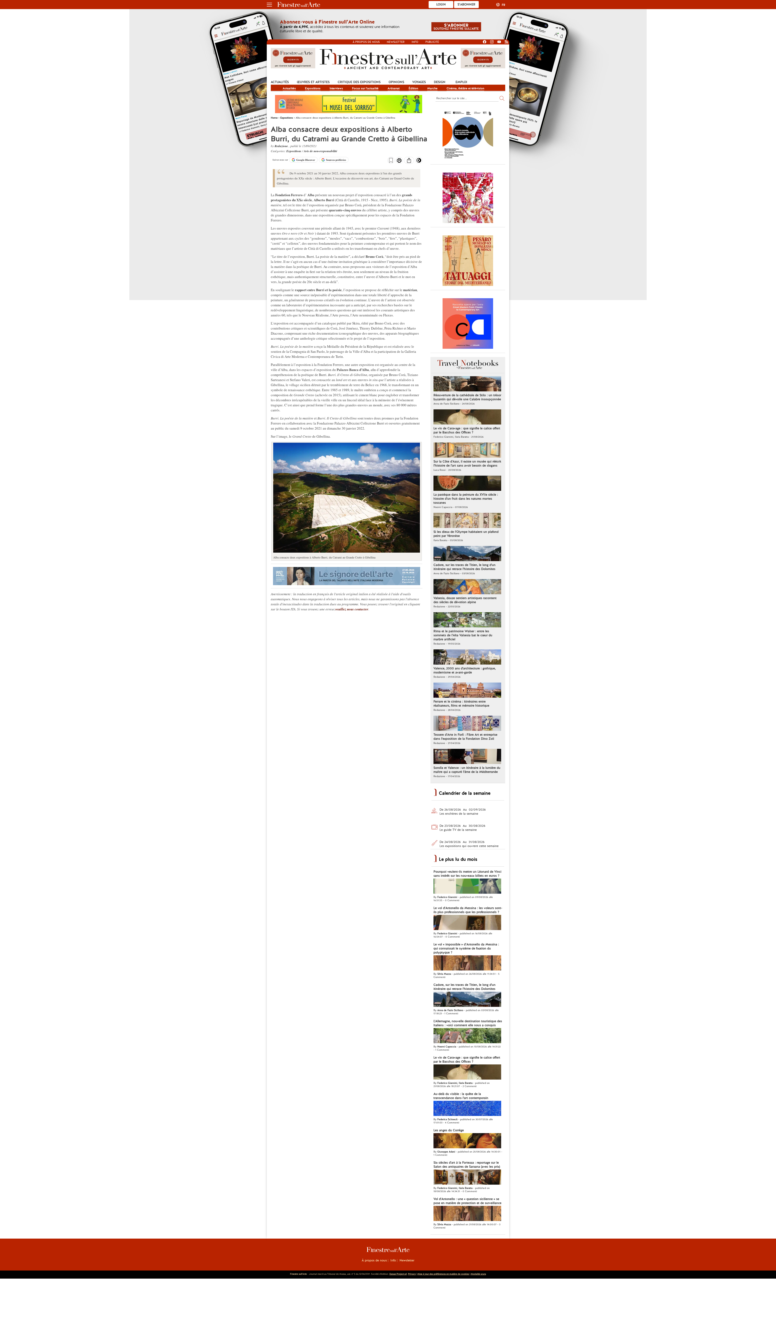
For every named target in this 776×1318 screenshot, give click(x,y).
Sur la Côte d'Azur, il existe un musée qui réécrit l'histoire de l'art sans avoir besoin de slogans (467, 463)
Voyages (419, 82)
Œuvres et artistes (313, 82)
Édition (413, 88)
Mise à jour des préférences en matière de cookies (443, 1274)
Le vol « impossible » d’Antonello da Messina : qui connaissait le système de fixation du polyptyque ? (466, 948)
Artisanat (394, 88)
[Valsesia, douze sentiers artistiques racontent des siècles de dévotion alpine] (467, 587)
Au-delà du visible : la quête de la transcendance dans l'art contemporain (460, 1096)
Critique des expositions (359, 82)
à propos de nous (366, 42)
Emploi (461, 82)
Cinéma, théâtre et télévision (465, 88)
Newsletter (396, 42)
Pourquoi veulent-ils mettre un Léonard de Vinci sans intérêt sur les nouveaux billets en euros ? (467, 874)
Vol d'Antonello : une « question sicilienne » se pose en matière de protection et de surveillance (467, 1201)
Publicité (432, 42)
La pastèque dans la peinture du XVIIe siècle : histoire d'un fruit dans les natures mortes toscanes (465, 499)
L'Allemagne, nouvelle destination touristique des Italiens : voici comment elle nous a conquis (467, 1023)
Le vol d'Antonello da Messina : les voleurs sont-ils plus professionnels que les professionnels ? (467, 910)
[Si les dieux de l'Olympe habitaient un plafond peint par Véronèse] (467, 521)
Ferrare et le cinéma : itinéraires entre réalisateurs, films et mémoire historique (461, 704)
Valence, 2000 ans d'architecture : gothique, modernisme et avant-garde (464, 670)
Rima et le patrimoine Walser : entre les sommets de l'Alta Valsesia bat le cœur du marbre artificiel (462, 635)
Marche (432, 88)
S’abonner (466, 4)
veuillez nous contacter (351, 609)
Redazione (282, 146)
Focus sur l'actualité (365, 88)
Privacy (412, 1274)
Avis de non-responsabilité (320, 151)
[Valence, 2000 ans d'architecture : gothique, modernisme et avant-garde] (467, 657)
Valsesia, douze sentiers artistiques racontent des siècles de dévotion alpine (465, 600)
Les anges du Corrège (448, 1130)
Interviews (336, 88)
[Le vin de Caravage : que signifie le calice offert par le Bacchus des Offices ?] (467, 417)
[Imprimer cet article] (399, 161)
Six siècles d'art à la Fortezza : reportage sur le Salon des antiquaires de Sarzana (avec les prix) (466, 1165)
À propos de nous (374, 1260)
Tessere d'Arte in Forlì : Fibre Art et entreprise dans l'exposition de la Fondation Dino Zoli (465, 737)
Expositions (313, 88)
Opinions (396, 82)
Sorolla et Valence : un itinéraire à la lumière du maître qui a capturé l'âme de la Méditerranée (466, 770)
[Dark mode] (418, 161)
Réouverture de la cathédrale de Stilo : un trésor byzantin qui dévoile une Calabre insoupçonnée (467, 397)
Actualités (280, 82)
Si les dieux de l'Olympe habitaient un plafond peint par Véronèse (466, 534)
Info (415, 42)
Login (441, 4)
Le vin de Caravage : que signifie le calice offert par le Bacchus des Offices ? (466, 430)
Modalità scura (478, 1274)
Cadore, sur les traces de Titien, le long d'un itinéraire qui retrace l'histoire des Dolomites (464, 567)
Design (439, 82)
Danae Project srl (398, 1274)
